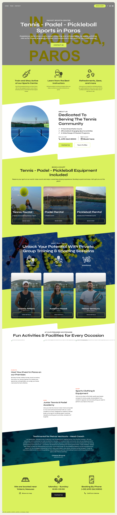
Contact (18, 6)
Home (7, 6)
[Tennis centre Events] (32, 354)
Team (11, 6)
